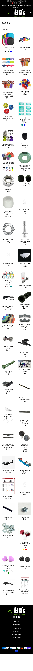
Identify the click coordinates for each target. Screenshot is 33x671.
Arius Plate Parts (8, 496)
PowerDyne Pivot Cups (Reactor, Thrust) (8, 213)
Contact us (16, 624)
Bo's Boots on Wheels (13, 644)
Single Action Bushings (25, 144)
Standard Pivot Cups (25, 184)
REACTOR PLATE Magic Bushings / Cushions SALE (8, 94)
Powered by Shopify (24, 644)
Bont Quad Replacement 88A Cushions (25, 119)
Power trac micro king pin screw (25, 305)
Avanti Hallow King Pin (24, 210)
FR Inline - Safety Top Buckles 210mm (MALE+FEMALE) (8, 445)
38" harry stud (8, 517)
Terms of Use (16, 637)
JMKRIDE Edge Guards (8, 281)
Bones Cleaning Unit (25, 285)
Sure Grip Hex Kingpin (8, 372)
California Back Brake (8, 390)
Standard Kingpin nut (8, 240)
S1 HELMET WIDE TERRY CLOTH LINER (24, 326)
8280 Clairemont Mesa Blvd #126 (16, 1)
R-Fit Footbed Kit (25, 47)
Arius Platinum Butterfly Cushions (8, 71)
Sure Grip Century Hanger (8, 347)
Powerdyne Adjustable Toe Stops (24, 445)
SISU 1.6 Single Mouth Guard (8, 415)
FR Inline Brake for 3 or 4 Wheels (8, 307)
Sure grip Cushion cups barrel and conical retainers (24, 166)
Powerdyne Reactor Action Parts (25, 590)
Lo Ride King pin (8, 263)
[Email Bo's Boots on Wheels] (14, 617)
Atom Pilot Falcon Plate (24, 471)
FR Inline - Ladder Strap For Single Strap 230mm (25, 421)
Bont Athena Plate (8, 470)
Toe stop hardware (24, 492)
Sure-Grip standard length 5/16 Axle (24, 398)
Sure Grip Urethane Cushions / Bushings (8, 163)
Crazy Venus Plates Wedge (25, 264)
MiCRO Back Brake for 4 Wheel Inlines (8, 591)
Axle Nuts (8, 189)
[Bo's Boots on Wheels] (16, 13)
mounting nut (25, 517)
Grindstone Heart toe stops (8, 566)
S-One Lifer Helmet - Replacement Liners (8, 326)
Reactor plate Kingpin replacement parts (25, 241)
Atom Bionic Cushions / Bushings (8, 117)
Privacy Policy (16, 634)
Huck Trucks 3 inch (24, 369)
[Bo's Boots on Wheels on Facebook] (16, 617)
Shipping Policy (16, 628)
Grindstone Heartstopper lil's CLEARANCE (25, 543)
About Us (16, 621)
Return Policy (16, 631)
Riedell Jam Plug (25, 566)
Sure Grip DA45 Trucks (24, 353)
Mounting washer (8, 535)
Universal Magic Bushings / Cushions (25, 71)
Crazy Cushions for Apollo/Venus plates (8, 145)
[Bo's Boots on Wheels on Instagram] (19, 617)
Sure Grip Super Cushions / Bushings (25, 92)
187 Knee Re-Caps (8, 47)
